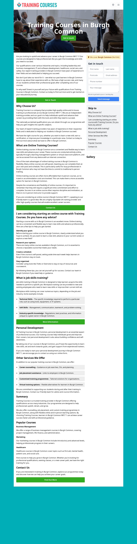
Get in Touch (50, 100)
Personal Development (97, 132)
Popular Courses (95, 143)
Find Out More (50, 480)
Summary (92, 139)
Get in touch (68, 38)
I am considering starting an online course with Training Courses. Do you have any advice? (103, 122)
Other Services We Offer (98, 136)
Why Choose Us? (95, 112)
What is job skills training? (98, 128)
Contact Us (50, 208)
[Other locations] (113, 5)
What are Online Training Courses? (102, 116)
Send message (104, 99)
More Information (50, 322)
